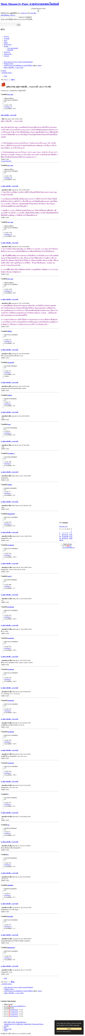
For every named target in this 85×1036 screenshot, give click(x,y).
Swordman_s (11, 453)
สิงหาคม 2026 (63, 526)
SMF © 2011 (11, 1022)
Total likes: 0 (7, 404)
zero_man (10, 94)
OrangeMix (11, 362)
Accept (69, 1028)
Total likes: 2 (7, 586)
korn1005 (10, 916)
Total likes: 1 (7, 895)
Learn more (76, 1025)
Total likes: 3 (7, 372)
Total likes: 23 (8, 341)
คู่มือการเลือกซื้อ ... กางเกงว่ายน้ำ (8, 115)
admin (39, 65)
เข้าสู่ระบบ (24, 13)
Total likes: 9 (7, 555)
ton (8, 825)
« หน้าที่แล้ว (4, 72)
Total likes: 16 (8, 926)
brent (9, 424)
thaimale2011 (11, 514)
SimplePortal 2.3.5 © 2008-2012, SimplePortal (17, 1024)
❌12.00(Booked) (13, 1012)
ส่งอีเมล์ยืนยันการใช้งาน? (8, 15)
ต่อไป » (10, 72)
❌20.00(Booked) (13, 1009)
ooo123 (10, 576)
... (8, 79)
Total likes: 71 (8, 524)
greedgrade (11, 545)
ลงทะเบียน (33, 13)
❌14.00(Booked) (13, 1014)
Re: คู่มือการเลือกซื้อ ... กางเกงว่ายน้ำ (9, 186)
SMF (5, 1022)
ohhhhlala (10, 885)
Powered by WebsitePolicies (64, 1031)
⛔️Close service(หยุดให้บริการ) (17, 1006)
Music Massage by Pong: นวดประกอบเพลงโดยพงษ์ (30, 3)
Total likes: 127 (8, 106)
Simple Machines (21, 1022)
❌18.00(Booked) (13, 1016)
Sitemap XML (8, 1029)
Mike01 (10, 331)
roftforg (10, 395)
